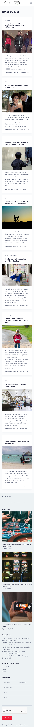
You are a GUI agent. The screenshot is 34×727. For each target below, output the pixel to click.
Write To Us (11, 502)
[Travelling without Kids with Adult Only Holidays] (17, 457)
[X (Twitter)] (5, 496)
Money (9, 20)
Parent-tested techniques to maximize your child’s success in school (16, 320)
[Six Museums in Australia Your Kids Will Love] (17, 400)
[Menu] (31, 3)
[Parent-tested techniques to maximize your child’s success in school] (17, 336)
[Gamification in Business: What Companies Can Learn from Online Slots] (17, 567)
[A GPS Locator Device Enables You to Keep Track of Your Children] (17, 217)
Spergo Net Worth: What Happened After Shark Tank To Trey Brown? (15, 26)
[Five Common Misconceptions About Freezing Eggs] (17, 275)
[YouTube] (12, 496)
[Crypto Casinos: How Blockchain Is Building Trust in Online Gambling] (17, 526)
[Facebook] (2, 496)
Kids (6, 20)
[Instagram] (7, 496)
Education (7, 315)
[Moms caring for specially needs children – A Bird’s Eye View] (17, 158)
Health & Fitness (9, 255)
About (24, 502)
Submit (7, 718)
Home (18, 502)
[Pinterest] (10, 496)
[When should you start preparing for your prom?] (17, 101)
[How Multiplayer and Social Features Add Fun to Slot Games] (17, 607)
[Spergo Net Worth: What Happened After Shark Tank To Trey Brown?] (17, 41)
